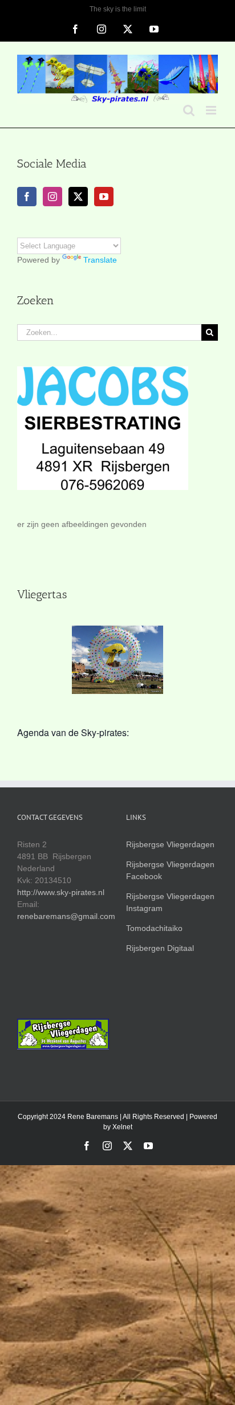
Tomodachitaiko (154, 928)
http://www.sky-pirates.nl (60, 892)
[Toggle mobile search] (189, 110)
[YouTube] (104, 196)
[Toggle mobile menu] (212, 110)
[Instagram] (52, 196)
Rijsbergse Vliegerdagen (170, 844)
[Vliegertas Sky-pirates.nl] (117, 660)
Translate (100, 259)
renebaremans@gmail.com (66, 916)
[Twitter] (78, 196)
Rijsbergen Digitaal (160, 948)
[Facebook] (27, 196)
